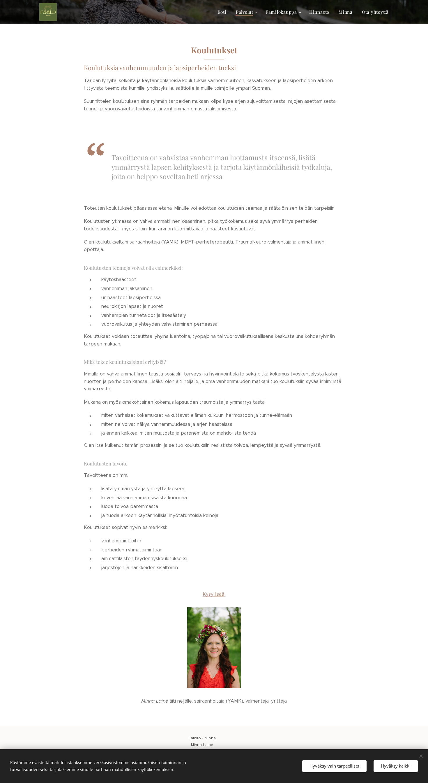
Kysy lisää (214, 594)
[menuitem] (223, 12)
